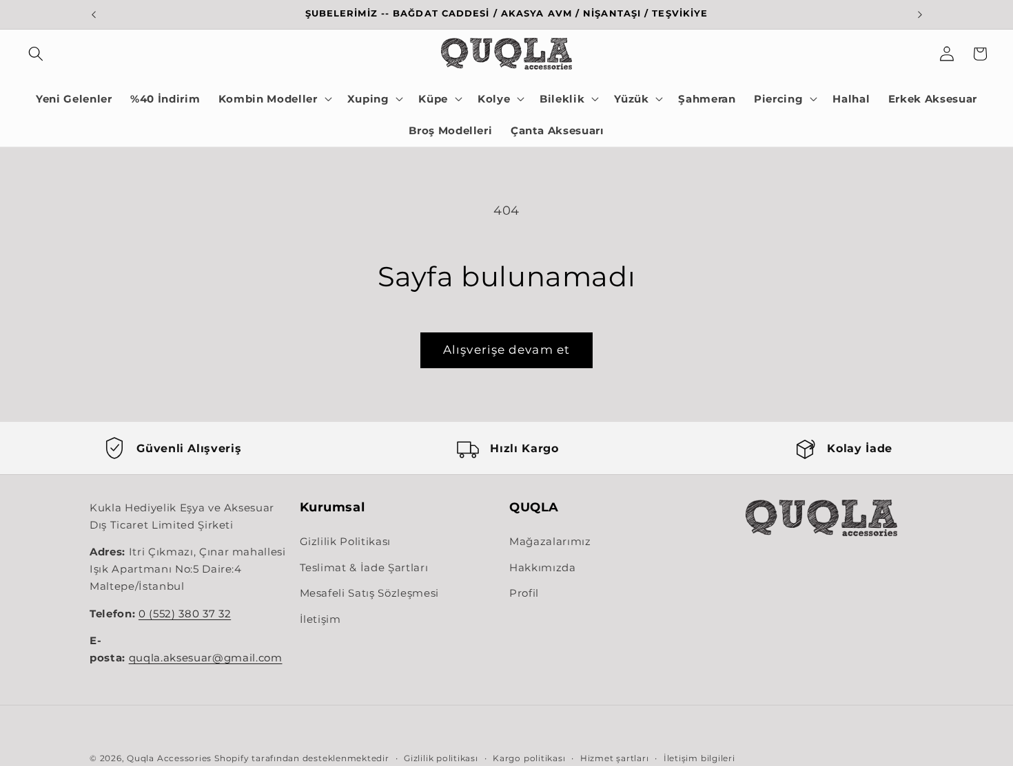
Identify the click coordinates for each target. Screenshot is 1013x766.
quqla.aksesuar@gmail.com (206, 658)
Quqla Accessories (169, 758)
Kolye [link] (494, 98)
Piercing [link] (778, 98)
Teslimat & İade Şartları (364, 567)
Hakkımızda (542, 567)
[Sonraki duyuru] (920, 14)
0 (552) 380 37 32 (185, 614)
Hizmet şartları (614, 758)
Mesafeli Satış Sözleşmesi (370, 592)
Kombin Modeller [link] (268, 98)
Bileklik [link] (562, 98)
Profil (524, 592)
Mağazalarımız (550, 541)
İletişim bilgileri (699, 758)
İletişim (320, 619)
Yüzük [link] (631, 98)
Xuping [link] (368, 98)
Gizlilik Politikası (345, 541)
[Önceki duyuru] (94, 14)
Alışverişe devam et (506, 350)
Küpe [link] (433, 98)
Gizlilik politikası (441, 758)
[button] (35, 53)
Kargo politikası (529, 758)
